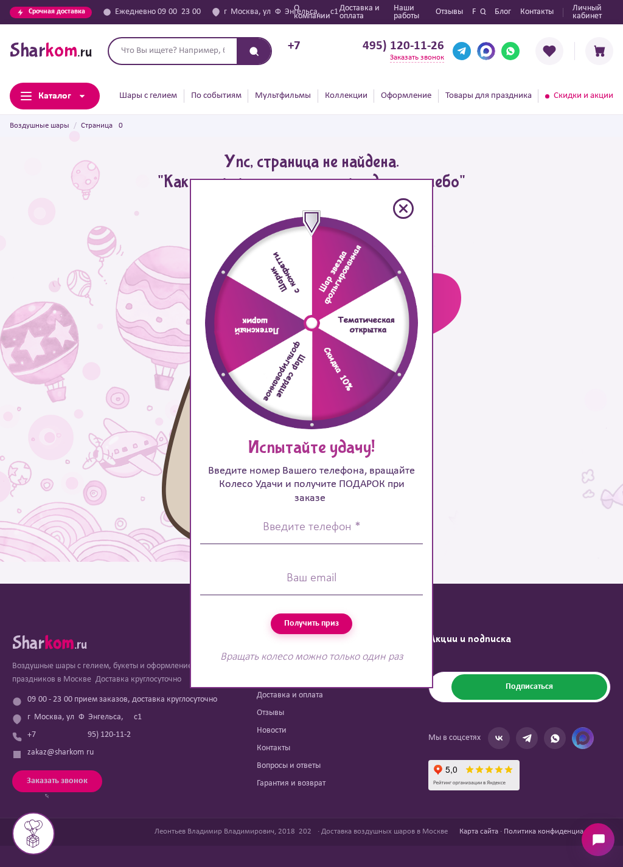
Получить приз (311, 623)
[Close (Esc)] (403, 208)
